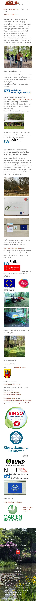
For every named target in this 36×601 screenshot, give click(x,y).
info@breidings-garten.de (18, 545)
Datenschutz (18, 564)
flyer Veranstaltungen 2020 (12, 248)
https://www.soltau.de (19, 367)
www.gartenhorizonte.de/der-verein (27, 509)
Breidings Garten (14, 9)
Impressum (18, 572)
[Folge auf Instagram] (18, 552)
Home (5, 9)
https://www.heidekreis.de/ (12, 384)
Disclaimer (18, 568)
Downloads (18, 561)
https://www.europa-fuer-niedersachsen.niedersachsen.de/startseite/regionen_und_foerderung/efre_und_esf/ (18, 400)
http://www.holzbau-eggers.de (22, 99)
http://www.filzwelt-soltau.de (13, 502)
